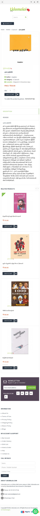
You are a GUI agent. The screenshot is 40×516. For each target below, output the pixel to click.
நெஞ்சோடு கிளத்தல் (8, 358)
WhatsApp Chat (9, 498)
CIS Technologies (5, 510)
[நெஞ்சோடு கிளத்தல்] (20, 341)
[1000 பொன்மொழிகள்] (20, 294)
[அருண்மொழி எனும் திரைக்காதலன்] (20, 203)
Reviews (6, 117)
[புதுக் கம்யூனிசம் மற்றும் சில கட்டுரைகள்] (20, 247)
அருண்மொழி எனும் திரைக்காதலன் (12, 216)
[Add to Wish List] (15, 226)
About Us (5, 413)
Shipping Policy (7, 423)
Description (7, 111)
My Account (6, 438)
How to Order (6, 447)
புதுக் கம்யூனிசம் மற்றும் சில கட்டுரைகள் (13, 263)
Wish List (5, 444)
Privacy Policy (6, 419)
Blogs (4, 429)
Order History (6, 441)
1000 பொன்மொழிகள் (8, 310)
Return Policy (6, 426)
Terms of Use (6, 416)
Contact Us (5, 454)
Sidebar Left (8, 23)
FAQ (3, 450)
